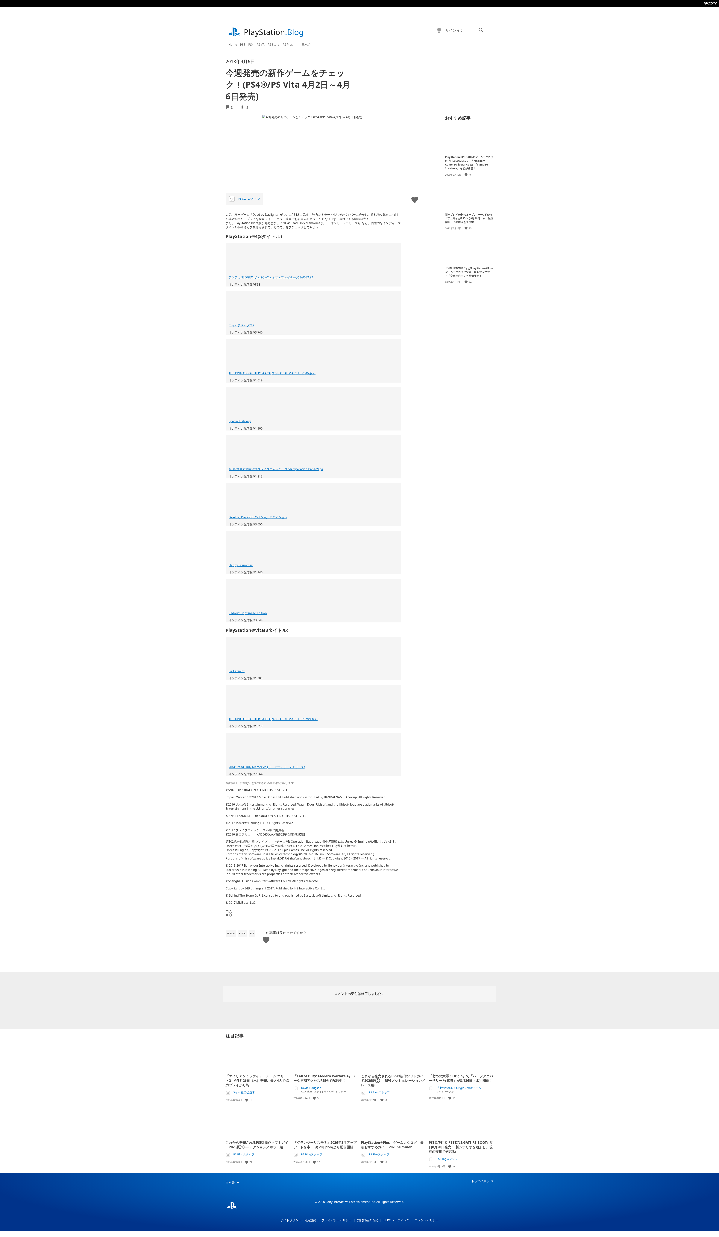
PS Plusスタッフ (379, 1154)
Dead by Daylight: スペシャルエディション (258, 517)
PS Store (274, 45)
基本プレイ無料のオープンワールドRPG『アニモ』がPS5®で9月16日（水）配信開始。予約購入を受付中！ (469, 218)
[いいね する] (466, 174)
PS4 (251, 45)
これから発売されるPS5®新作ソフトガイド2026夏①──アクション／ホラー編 (257, 1144)
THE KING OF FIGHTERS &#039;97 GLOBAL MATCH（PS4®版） (272, 373)
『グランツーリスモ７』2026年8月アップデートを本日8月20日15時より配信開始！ (325, 1144)
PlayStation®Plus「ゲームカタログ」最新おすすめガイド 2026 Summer (392, 1144)
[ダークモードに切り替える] (439, 30)
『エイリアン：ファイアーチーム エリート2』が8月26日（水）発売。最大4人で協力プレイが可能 (257, 1080)
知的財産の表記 (367, 1220)
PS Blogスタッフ (379, 1092)
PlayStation (274, 32)
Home (232, 45)
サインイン (454, 30)
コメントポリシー (427, 1220)
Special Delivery (240, 421)
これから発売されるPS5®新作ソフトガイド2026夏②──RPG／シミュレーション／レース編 (393, 1080)
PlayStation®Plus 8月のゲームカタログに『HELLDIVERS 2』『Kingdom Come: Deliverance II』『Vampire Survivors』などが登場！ (469, 162)
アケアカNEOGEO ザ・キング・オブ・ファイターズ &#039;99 (271, 277)
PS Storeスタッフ (249, 198)
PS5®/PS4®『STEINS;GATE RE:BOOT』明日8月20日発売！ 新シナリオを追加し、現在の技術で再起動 (461, 1147)
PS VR (261, 45)
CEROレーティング (396, 1220)
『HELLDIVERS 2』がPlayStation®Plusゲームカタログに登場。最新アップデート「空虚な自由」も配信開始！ (469, 271)
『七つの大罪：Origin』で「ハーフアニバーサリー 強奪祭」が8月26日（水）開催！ (461, 1078)
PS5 (242, 45)
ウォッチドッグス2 (241, 325)
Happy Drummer (241, 565)
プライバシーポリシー (337, 1220)
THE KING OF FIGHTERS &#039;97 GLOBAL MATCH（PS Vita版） (273, 719)
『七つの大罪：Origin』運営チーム (458, 1088)
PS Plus (288, 45)
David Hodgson (311, 1088)
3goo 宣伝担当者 (244, 1092)
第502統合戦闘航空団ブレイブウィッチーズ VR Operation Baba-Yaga (276, 469)
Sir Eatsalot (237, 671)
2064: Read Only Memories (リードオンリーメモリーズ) (267, 767)
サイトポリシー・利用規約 (298, 1220)
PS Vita (242, 933)
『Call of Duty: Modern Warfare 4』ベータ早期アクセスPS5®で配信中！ (324, 1078)
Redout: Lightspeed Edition (248, 613)
